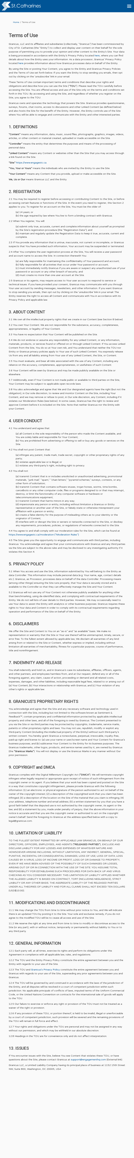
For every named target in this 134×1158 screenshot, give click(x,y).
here (97, 55)
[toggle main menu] (129, 6)
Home (16, 22)
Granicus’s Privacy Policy (45, 969)
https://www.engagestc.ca (31, 162)
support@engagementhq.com (88, 1059)
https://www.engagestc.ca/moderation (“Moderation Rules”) (44, 534)
